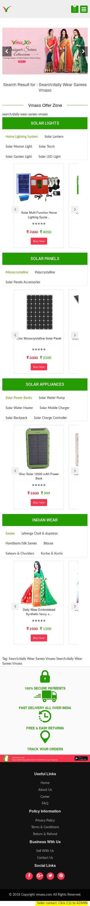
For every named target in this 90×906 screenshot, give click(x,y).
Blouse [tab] (48, 543)
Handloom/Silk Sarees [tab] (21, 543)
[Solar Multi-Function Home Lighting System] (39, 187)
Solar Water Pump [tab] (52, 398)
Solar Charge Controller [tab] (50, 418)
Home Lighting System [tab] (22, 136)
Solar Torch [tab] (47, 146)
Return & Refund (45, 834)
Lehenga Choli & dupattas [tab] (39, 533)
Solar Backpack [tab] (16, 418)
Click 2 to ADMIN (73, 903)
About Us (45, 790)
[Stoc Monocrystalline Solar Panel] (39, 313)
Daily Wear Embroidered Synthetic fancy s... (39, 611)
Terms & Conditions (45, 827)
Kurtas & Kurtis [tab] (52, 553)
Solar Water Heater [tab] (19, 408)
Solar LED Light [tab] (49, 156)
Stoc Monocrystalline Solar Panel (39, 338)
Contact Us (45, 857)
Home (45, 783)
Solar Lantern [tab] (54, 136)
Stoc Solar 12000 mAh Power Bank (39, 476)
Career (45, 796)
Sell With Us (45, 851)
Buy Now (39, 241)
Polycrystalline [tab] (45, 272)
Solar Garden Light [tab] (19, 156)
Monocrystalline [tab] (17, 272)
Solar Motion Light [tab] (19, 146)
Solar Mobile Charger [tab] (54, 408)
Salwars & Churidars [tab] (20, 553)
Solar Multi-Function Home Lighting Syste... (39, 214)
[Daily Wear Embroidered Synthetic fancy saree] (39, 584)
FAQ (45, 803)
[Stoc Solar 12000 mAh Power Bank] (39, 448)
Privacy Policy (45, 820)
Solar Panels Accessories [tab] (23, 282)
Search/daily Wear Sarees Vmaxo (32, 659)
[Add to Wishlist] (32, 206)
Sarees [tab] (10, 533)
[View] (45, 206)
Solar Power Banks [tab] (19, 398)
